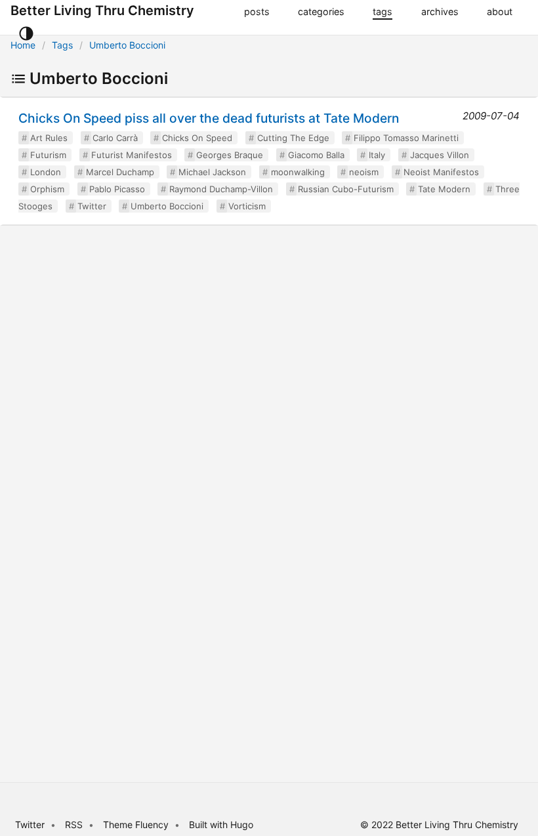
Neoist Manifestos (441, 172)
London (45, 172)
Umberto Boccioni (127, 45)
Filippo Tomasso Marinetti (406, 138)
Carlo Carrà (115, 138)
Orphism (47, 189)
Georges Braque (229, 155)
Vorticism (247, 206)
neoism (364, 172)
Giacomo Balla (316, 155)
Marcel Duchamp (120, 172)
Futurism (48, 155)
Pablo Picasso (117, 189)
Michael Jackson (212, 172)
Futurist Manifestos (131, 155)
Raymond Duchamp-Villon (221, 189)
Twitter (91, 206)
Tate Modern (444, 189)
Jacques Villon (439, 155)
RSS (74, 824)
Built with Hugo (221, 824)
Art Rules (49, 138)
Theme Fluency (137, 824)
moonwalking (298, 172)
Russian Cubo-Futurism (346, 189)
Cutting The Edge (293, 138)
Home (22, 45)
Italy (377, 155)
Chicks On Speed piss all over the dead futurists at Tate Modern (208, 118)
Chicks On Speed (197, 138)
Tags (62, 45)
